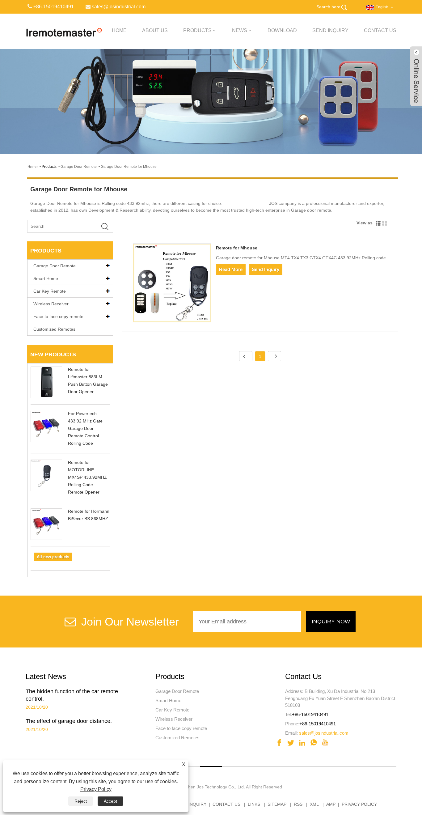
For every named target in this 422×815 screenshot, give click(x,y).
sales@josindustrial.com (323, 733)
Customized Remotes (54, 329)
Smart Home (45, 278)
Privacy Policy (359, 804)
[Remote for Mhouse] (172, 284)
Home (119, 30)
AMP (330, 804)
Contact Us (380, 30)
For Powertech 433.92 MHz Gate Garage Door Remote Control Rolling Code (85, 428)
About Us (155, 30)
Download (282, 30)
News (239, 30)
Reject (80, 801)
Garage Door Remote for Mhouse (129, 166)
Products (197, 30)
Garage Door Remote (79, 166)
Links (254, 804)
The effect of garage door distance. (69, 721)
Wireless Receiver (51, 303)
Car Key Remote (49, 291)
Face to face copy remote (58, 316)
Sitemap (277, 804)
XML (314, 804)
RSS (298, 804)
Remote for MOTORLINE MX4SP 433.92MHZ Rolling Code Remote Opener (87, 477)
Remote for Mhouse (236, 247)
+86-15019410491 (310, 714)
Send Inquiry (330, 30)
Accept (110, 801)
